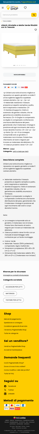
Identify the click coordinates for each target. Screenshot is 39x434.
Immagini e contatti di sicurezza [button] (15, 275)
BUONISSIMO (20, 423)
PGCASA (7, 422)
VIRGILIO (12, 420)
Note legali (18, 426)
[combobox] (19, 15)
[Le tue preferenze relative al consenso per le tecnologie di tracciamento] (35, 430)
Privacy (23, 426)
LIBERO (7, 420)
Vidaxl (12, 149)
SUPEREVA (26, 423)
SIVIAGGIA (31, 422)
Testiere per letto (13, 300)
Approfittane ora (28, 2)
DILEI (27, 422)
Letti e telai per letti (20, 151)
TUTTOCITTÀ (22, 422)
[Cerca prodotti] (34, 15)
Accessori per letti (14, 287)
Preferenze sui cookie (21, 428)
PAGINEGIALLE (18, 420)
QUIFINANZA (13, 423)
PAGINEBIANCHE (14, 422)
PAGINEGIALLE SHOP (28, 420)
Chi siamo (12, 426)
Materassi (10, 293)
